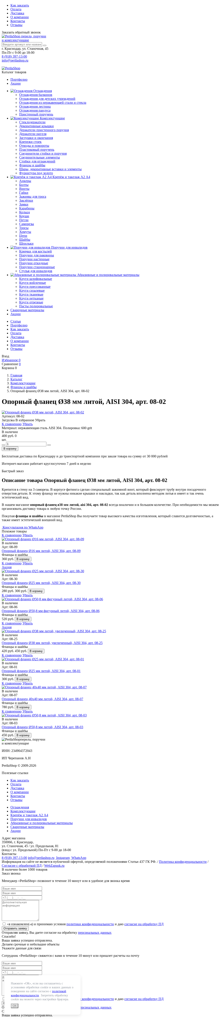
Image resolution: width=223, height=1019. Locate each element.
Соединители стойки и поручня (43, 153)
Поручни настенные (34, 259)
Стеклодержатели (32, 122)
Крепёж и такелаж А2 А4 (71, 177)
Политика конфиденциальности (183, 861)
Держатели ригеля (32, 134)
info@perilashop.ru (15, 60)
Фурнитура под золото (36, 173)
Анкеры (25, 181)
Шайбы (24, 239)
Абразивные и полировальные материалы (107, 275)
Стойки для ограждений (37, 161)
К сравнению (12, 424)
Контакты (17, 21)
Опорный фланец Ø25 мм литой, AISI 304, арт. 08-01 (41, 671)
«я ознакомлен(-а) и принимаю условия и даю (85, 924)
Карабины (26, 208)
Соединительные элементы (39, 157)
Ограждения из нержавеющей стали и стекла (52, 102)
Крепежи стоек (30, 142)
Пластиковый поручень (36, 149)
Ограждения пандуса (35, 110)
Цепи (23, 236)
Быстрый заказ (13, 471)
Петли (24, 220)
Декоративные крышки (36, 126)
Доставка (17, 13)
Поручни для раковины (36, 255)
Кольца (24, 212)
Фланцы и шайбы (32, 165)
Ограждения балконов (35, 95)
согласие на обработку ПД (144, 924)
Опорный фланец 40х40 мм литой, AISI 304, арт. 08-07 (42, 699)
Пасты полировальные (36, 306)
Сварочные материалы (27, 310)
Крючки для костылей (35, 251)
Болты (24, 185)
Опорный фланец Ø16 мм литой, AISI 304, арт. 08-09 (41, 551)
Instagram (62, 858)
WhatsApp (78, 858)
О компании (19, 17)
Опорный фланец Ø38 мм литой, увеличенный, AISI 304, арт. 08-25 (52, 643)
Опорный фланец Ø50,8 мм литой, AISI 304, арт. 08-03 (42, 727)
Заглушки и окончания (36, 138)
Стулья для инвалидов (35, 271)
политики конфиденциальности (90, 924)
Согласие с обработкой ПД (22, 865)
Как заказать (19, 5)
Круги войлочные (32, 282)
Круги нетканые (31, 298)
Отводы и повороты (34, 145)
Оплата (15, 9)
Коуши (24, 216)
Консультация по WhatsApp (22, 527)
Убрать (27, 424)
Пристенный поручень (36, 114)
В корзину (10, 448)
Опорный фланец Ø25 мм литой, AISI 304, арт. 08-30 (41, 583)
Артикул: (8, 416)
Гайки (23, 192)
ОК (15, 1005)
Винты (24, 189)
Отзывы (16, 25)
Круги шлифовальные (35, 279)
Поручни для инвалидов (69, 247)
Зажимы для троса (32, 196)
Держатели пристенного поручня (44, 130)
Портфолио (18, 79)
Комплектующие (52, 118)
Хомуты (25, 232)
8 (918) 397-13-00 (14, 56)
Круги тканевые (31, 294)
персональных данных (95, 932)
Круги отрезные (31, 302)
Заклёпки (26, 200)
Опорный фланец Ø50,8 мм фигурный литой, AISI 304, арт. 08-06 (51, 611)
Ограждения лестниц (35, 106)
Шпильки (26, 243)
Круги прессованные (35, 286)
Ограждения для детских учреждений (47, 98)
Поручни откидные (33, 263)
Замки (23, 204)
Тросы (24, 228)
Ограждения (42, 91)
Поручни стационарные (37, 267)
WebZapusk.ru (54, 865)
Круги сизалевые (32, 290)
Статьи (15, 321)
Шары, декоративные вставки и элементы (50, 169)
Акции (15, 83)
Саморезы (26, 224)
